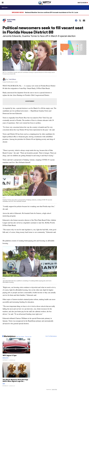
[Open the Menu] (2, 2)
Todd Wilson (12, 79)
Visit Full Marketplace (51, 336)
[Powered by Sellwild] (54, 389)
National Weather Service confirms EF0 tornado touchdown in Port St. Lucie (51, 12)
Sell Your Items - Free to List (23, 336)
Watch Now (82, 2)
